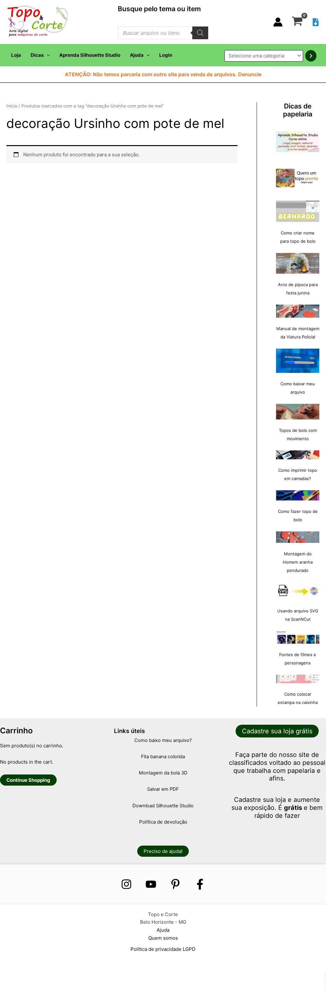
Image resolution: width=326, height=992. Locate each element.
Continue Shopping (28, 780)
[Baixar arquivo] (316, 22)
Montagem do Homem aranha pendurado (298, 562)
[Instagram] (126, 884)
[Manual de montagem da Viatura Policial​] (297, 311)
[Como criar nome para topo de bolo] (297, 211)
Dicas (37, 55)
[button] (47, 55)
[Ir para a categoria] (310, 56)
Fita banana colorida (163, 756)
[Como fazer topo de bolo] (297, 495)
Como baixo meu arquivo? (163, 740)
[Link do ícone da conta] (278, 22)
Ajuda (137, 55)
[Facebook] (200, 884)
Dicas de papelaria (297, 110)
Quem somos (163, 938)
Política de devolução (163, 822)
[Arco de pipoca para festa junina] (297, 263)
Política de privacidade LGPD (163, 949)
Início (11, 105)
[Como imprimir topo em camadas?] (297, 454)
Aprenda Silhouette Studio (89, 55)
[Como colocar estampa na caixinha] (297, 679)
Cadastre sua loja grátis (277, 731)
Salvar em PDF (163, 789)
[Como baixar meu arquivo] (297, 361)
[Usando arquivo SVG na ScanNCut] (297, 591)
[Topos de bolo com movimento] (297, 411)
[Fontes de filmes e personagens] (297, 637)
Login (165, 55)
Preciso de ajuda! (163, 851)
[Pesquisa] (200, 32)
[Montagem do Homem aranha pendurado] (297, 537)
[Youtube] (150, 884)
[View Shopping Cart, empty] (297, 22)
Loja (16, 55)
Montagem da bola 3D (163, 773)
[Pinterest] (175, 884)
